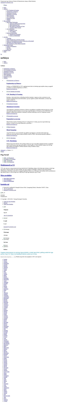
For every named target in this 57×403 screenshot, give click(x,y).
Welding (8, 19)
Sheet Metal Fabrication (12, 22)
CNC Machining (10, 17)
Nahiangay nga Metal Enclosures (14, 42)
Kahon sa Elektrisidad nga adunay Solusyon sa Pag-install (20, 41)
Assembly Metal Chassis (15, 27)
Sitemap (5, 203)
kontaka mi (5, 184)
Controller (9, 38)
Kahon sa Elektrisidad (12, 33)
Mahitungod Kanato (8, 45)
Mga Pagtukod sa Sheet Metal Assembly (16, 43)
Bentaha (8, 47)
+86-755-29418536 (8, 188)
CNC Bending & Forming (13, 10)
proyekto (6, 37)
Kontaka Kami (7, 50)
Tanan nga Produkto (8, 204)
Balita (5, 51)
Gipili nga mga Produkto (9, 201)
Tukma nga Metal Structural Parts (17, 23)
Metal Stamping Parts (15, 25)
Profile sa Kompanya (11, 46)
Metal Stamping (10, 15)
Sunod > (4, 150)
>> (6, 150)
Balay (5, 7)
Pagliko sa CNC (13, 30)
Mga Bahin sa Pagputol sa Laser (17, 26)
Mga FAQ (9, 49)
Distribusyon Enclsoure (15, 34)
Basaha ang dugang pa (12, 89)
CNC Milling (13, 31)
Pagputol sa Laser (11, 18)
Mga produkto (7, 21)
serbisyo (5, 9)
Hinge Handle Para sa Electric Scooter (15, 39)
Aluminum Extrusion (11, 13)
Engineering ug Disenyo (12, 11)
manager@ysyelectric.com (7, 2)
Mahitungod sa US (8, 165)
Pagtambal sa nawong (12, 14)
